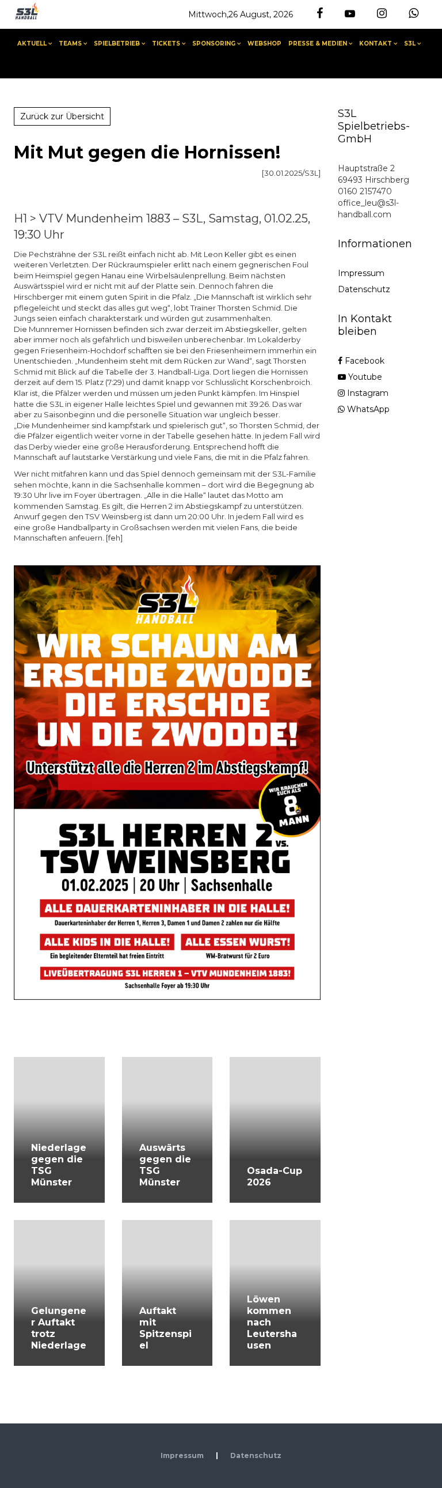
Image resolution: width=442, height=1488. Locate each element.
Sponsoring (213, 43)
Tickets (166, 43)
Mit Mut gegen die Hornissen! (147, 152)
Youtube (364, 377)
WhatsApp (367, 409)
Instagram (366, 393)
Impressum (361, 273)
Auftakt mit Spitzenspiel (165, 1328)
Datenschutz (364, 289)
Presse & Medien (317, 43)
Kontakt (375, 43)
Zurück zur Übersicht (62, 116)
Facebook (363, 361)
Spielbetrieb (117, 43)
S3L (410, 43)
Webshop (264, 43)
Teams (70, 43)
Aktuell (32, 43)
